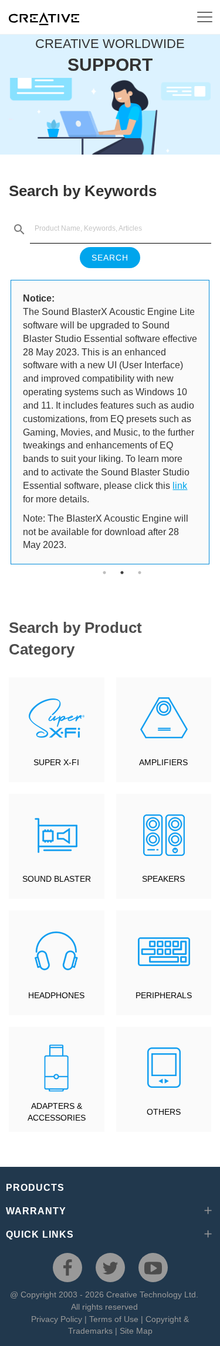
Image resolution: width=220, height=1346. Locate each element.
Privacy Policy (56, 1319)
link (179, 486)
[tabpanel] (110, 422)
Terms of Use (113, 1319)
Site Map (136, 1330)
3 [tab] (139, 572)
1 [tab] (104, 572)
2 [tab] (122, 572)
